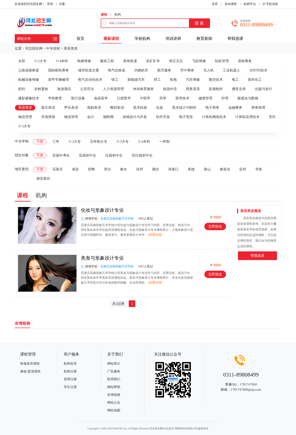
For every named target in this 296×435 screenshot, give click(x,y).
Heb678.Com (120, 428)
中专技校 (53, 48)
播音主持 (239, 89)
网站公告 (113, 402)
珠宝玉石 (176, 61)
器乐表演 (48, 107)
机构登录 (70, 363)
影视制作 (216, 89)
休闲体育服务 (143, 89)
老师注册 (70, 379)
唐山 (207, 169)
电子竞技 (186, 117)
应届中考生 (61, 155)
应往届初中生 (142, 155)
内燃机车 (141, 70)
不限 (39, 141)
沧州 (139, 169)
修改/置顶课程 (30, 371)
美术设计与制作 (184, 107)
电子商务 (212, 107)
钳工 (114, 79)
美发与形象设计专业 (102, 258)
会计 (90, 117)
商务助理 (258, 107)
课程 (104, 14)
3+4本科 (62, 61)
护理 (224, 98)
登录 (50, 4)
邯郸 (91, 169)
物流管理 (25, 117)
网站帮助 (113, 387)
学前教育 (55, 98)
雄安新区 (43, 178)
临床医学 (101, 98)
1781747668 (248, 384)
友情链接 (113, 394)
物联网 (108, 117)
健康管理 (205, 98)
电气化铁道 (116, 70)
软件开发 (163, 117)
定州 (242, 169)
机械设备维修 (28, 79)
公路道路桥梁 (28, 70)
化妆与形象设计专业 (102, 210)
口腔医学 (124, 98)
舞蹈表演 (117, 107)
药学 (162, 98)
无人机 (208, 70)
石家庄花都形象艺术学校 (117, 218)
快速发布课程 (30, 363)
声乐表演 (71, 107)
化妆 (159, 107)
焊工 (157, 79)
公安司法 (87, 89)
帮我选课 (257, 255)
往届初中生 (114, 155)
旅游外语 (170, 89)
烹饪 (272, 117)
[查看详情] (155, 234)
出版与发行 (263, 89)
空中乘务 (187, 70)
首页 (215, 4)
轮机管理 (222, 61)
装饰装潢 (130, 61)
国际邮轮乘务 (58, 70)
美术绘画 (140, 107)
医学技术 (182, 98)
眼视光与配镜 (247, 98)
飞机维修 (199, 61)
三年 (55, 141)
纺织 (21, 89)
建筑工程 (107, 61)
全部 (21, 61)
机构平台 (250, 4)
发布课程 (231, 4)
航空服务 (164, 70)
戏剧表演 (94, 107)
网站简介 (113, 363)
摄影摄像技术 (28, 98)
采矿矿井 (153, 61)
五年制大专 (98, 141)
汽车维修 (193, 79)
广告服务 (113, 371)
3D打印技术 (258, 70)
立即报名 (215, 226)
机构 (117, 14)
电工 (235, 79)
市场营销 (48, 117)
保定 (75, 169)
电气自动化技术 (90, 79)
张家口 (173, 169)
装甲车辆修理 (58, 79)
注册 (62, 4)
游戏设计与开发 (135, 117)
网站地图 (113, 410)
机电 (173, 79)
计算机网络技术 (214, 117)
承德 (191, 169)
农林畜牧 (41, 89)
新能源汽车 (136, 79)
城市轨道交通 (88, 70)
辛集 (258, 169)
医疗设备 (78, 98)
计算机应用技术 (247, 117)
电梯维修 (84, 61)
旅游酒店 (64, 89)
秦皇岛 (225, 169)
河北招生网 (33, 48)
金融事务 (235, 107)
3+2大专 (40, 61)
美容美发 (71, 48)
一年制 (164, 141)
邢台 (107, 169)
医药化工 (255, 79)
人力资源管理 (113, 89)
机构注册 (70, 371)
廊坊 (155, 169)
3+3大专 (24, 126)
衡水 (123, 169)
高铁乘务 (245, 61)
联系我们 (113, 379)
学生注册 (70, 387)
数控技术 (216, 79)
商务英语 (193, 89)
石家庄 (57, 169)
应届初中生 (87, 155)
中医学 (145, 98)
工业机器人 (231, 70)
